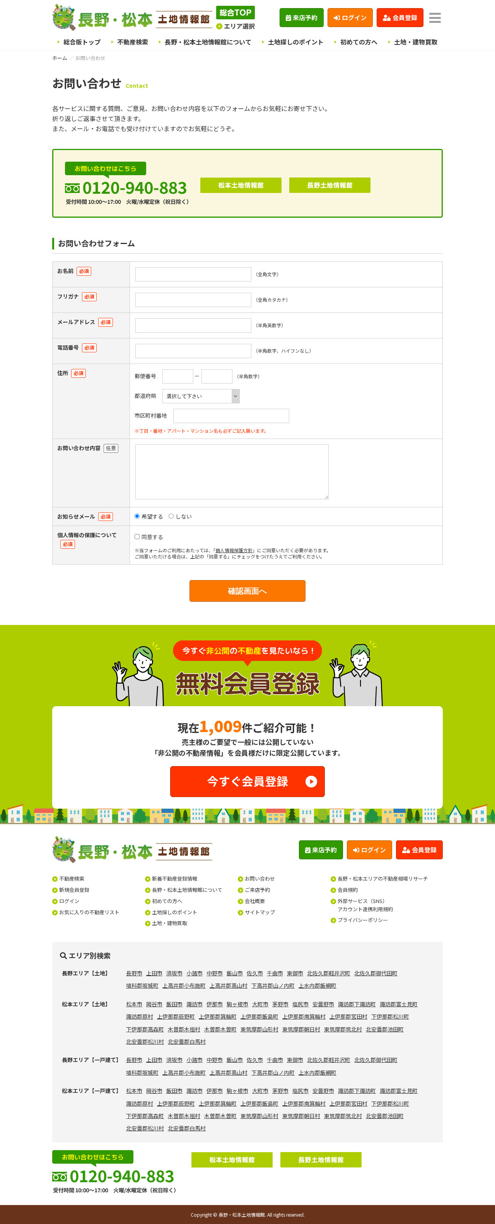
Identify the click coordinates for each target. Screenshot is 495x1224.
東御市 (295, 973)
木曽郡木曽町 (220, 1029)
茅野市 (280, 1004)
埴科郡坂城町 (142, 985)
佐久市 (255, 973)
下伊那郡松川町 (390, 1016)
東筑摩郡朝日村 (301, 1029)
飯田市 (174, 1004)
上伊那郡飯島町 (259, 1016)
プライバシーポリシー (363, 920)
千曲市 (275, 973)
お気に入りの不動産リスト (89, 912)
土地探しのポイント (296, 41)
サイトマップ (260, 912)
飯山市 (235, 973)
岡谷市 (154, 1004)
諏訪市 (194, 1004)
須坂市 (174, 973)
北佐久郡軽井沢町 (328, 973)
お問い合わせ (260, 878)
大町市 (260, 1004)
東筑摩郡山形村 (259, 1029)
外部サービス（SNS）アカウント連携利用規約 (365, 905)
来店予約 (305, 17)
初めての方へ (358, 41)
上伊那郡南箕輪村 (304, 1016)
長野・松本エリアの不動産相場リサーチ (383, 878)
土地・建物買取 (415, 41)
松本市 (134, 1004)
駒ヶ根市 (237, 1004)
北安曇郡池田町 (385, 1029)
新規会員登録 (74, 889)
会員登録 (405, 17)
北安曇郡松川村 (145, 1041)
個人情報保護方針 (234, 550)
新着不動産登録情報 (174, 878)
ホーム (59, 57)
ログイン (354, 17)
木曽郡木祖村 (184, 1029)
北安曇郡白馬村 (187, 1041)
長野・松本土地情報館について (208, 41)
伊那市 (215, 1004)
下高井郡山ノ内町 (273, 985)
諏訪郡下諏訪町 (357, 1004)
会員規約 (348, 889)
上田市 (154, 973)
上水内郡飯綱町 (317, 985)
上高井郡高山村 (229, 985)
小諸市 (194, 973)
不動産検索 (132, 41)
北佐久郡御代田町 (376, 973)
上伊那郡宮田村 (348, 1016)
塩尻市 (300, 1004)
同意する (152, 537)
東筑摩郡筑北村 (343, 1029)
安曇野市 (323, 1004)
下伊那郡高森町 (145, 1029)
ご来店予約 (257, 889)
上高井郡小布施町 (184, 985)
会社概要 (255, 901)
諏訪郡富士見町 (399, 1004)
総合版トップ (82, 41)
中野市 (215, 973)
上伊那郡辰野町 (176, 1016)
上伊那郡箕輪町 (218, 1016)
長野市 (134, 973)
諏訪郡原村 (139, 1016)
